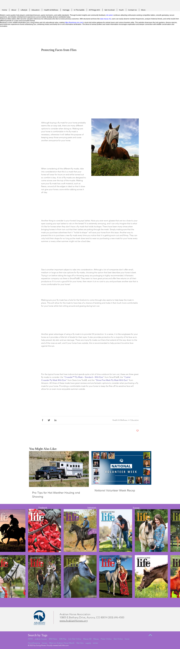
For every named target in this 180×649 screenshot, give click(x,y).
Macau (96, 639)
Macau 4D (87, 639)
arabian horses (41, 639)
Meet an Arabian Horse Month (61, 643)
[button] (115, 150)
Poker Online (106, 639)
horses (44, 643)
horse (127, 639)
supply (88, 643)
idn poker (109, 15)
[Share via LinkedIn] (55, 420)
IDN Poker (53, 639)
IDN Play (62, 639)
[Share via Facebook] (42, 420)
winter (95, 643)
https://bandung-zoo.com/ (74, 22)
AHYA (30, 639)
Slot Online (118, 639)
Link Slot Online (74, 639)
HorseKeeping (34, 643)
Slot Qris (80, 643)
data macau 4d (105, 19)
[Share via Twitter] (49, 420)
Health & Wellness (119, 420)
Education (134, 420)
